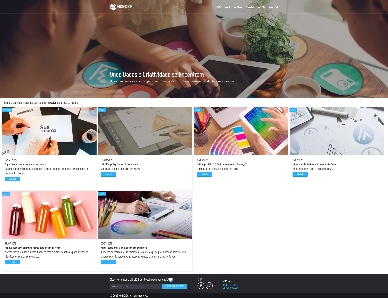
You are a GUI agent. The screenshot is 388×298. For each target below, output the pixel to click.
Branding (7, 110)
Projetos (250, 6)
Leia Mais (12, 178)
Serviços (238, 6)
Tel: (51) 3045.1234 (230, 284)
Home (219, 6)
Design (102, 110)
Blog (271, 6)
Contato (261, 6)
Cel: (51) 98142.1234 (230, 287)
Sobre (227, 6)
